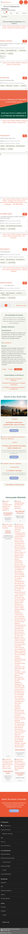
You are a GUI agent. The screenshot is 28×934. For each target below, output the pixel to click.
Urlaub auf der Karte (6, 829)
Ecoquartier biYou (5, 135)
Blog (2, 837)
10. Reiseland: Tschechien (14, 470)
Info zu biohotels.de (5, 845)
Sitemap (3, 894)
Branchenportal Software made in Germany (9, 929)
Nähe (17, 13)
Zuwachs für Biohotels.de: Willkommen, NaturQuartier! (13, 379)
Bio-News (14, 442)
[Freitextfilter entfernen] (21, 2)
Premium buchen (6, 862)
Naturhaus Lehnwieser (6, 41)
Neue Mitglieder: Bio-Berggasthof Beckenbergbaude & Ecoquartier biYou (14, 388)
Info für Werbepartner (6, 874)
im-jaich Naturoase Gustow (8, 772)
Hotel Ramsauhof (4, 249)
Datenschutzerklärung (6, 890)
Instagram (4, 369)
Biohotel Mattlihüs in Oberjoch (20, 773)
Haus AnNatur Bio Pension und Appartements (20, 512)
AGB (2, 886)
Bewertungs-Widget (5, 866)
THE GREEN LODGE (6, 214)
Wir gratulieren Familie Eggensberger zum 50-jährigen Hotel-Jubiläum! (13, 384)
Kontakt (4, 870)
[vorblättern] (24, 32)
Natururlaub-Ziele (15, 467)
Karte (10, 13)
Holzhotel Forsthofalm (8, 531)
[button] (2, 305)
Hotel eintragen (14, 810)
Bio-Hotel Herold (4, 77)
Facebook (10, 369)
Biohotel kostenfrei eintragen (7, 858)
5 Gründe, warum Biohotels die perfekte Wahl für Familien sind (14, 447)
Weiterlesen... (14, 430)
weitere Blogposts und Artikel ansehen (14, 484)
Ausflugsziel (14, 419)
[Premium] (24, 498)
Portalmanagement (5, 898)
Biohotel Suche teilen (21, 305)
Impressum (3, 882)
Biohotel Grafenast (20, 749)
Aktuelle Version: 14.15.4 (5, 932)
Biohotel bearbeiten (5, 854)
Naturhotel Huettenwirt (6, 282)
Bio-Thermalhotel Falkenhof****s (8, 513)
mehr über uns (18, 369)
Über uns (3, 841)
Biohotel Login (5, 922)
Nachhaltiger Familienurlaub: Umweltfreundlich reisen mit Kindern (14, 423)
